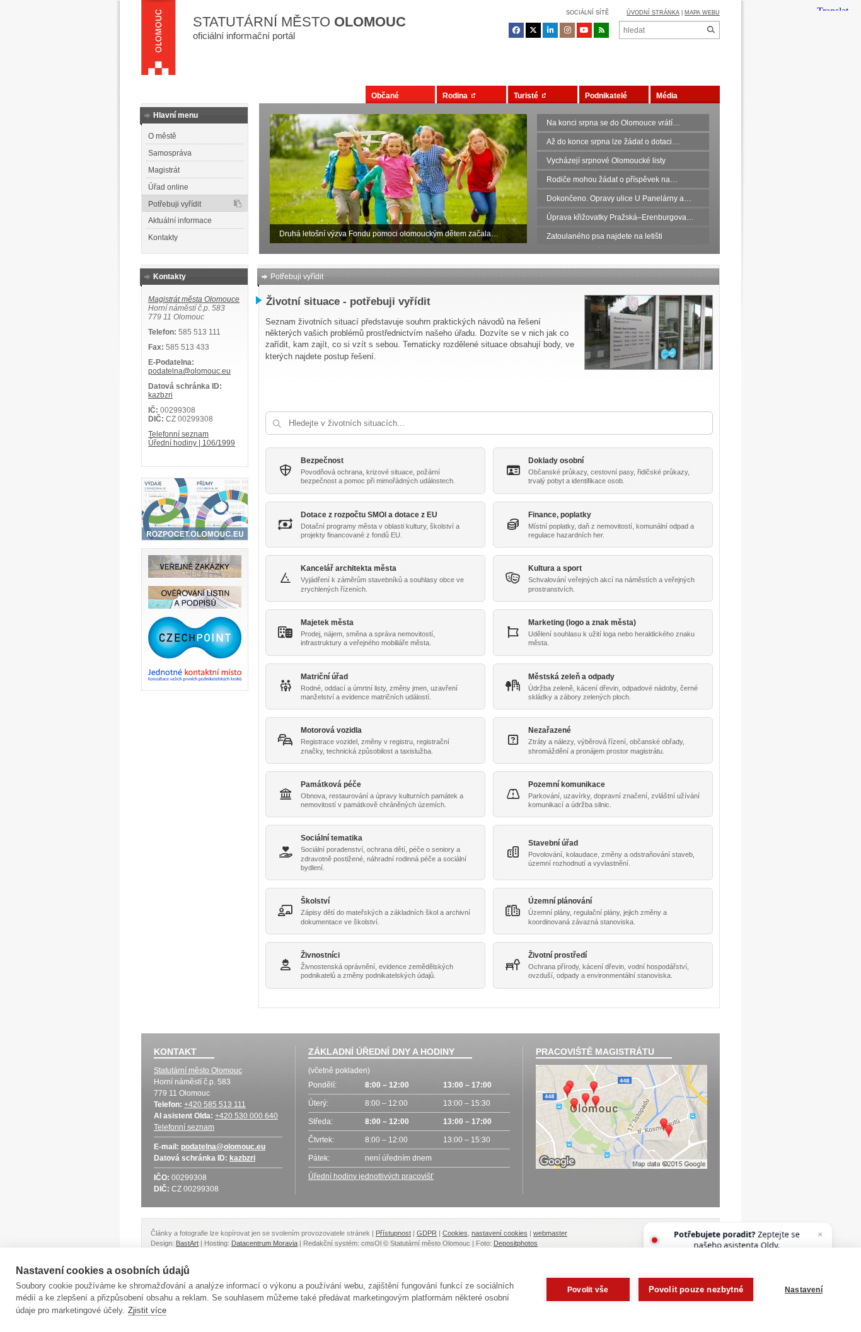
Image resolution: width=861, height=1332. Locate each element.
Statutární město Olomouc (198, 1070)
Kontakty (163, 237)
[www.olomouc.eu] (158, 41)
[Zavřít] (819, 1234)
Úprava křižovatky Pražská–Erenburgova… (620, 217)
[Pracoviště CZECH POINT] (194, 656)
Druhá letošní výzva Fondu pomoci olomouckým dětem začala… (389, 233)
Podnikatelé (606, 95)
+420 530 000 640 (246, 1115)
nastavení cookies (499, 1233)
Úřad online (168, 187)
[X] (533, 30)
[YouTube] (584, 30)
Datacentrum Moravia (264, 1243)
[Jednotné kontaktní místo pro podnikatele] (194, 679)
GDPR (427, 1233)
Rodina (456, 95)
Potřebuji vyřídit (174, 204)
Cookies (455, 1233)
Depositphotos (516, 1243)
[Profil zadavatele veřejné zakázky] (194, 575)
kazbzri (160, 395)
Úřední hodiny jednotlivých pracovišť (371, 1176)
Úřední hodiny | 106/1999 (191, 443)
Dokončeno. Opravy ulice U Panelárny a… (618, 198)
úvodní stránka (653, 12)
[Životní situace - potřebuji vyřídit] (648, 367)
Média (667, 95)
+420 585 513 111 (215, 1104)
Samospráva (170, 153)
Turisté (528, 95)
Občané (385, 95)
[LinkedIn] (550, 30)
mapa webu (702, 12)
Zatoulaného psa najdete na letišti (604, 236)
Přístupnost (393, 1233)
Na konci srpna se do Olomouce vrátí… (613, 122)
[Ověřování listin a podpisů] (194, 606)
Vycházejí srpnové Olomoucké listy (606, 160)
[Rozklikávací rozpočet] (195, 537)
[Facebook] (516, 30)
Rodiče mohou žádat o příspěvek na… (612, 179)
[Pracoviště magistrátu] (621, 1118)
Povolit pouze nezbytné (696, 1289)
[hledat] (711, 30)
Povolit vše (587, 1289)
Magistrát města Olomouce (194, 299)
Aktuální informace (180, 220)
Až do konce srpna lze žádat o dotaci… (612, 141)
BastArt (187, 1243)
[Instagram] (567, 30)
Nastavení (804, 1289)
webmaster (550, 1233)
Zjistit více (147, 1310)
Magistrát (164, 170)
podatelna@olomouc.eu (189, 371)
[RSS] (601, 30)
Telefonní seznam (178, 434)
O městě (162, 136)
